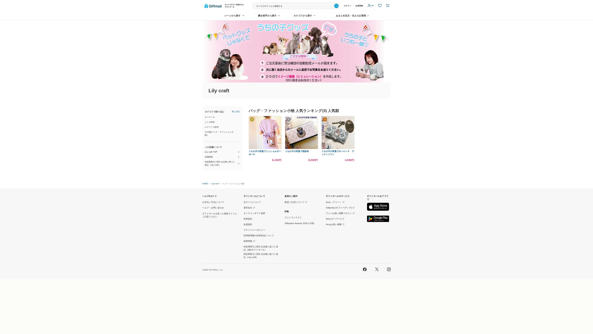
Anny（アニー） (334, 202)
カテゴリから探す (303, 15)
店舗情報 (209, 157)
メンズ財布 (210, 122)
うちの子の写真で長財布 (297, 151)
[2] (301, 148)
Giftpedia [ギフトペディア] (339, 207)
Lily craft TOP (211, 152)
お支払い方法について (213, 202)
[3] (338, 148)
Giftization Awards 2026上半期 (299, 223)
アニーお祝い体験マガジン (339, 213)
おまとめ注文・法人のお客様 (351, 15)
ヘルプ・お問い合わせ (213, 207)
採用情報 (248, 241)
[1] (265, 148)
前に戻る (236, 111)
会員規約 (248, 224)
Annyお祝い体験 (334, 224)
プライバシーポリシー (254, 230)
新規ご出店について (294, 202)
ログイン (347, 6)
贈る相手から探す (267, 15)
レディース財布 (212, 127)
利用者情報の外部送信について (259, 235)
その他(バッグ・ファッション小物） (219, 133)
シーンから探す (232, 15)
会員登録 (359, 6)
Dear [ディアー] (333, 219)
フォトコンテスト (293, 217)
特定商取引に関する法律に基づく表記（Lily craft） (220, 163)
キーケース (210, 117)
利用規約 (248, 219)
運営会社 (248, 207)
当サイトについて (252, 202)
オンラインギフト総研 (254, 213)
